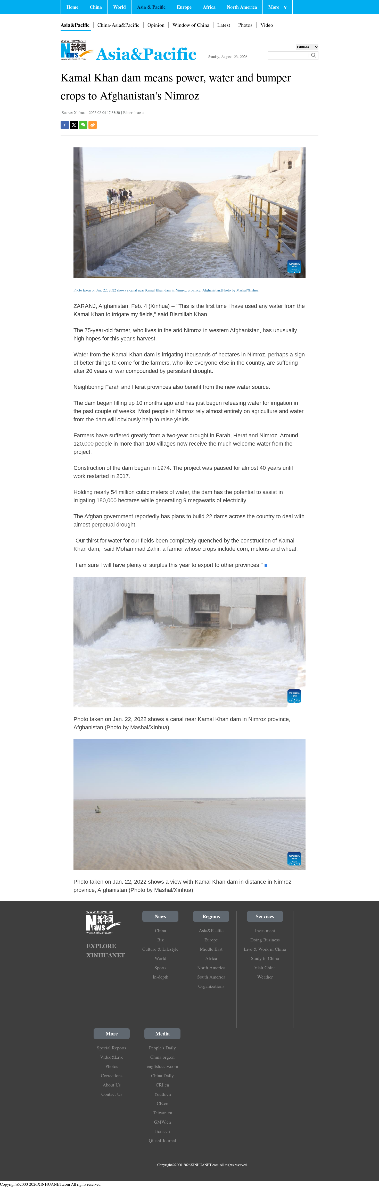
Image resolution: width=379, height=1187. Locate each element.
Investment (265, 930)
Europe (184, 7)
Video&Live (111, 1057)
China (96, 7)
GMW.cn (162, 1122)
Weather (265, 977)
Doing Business (265, 940)
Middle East (211, 949)
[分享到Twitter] (74, 125)
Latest (223, 24)
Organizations (211, 986)
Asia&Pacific (75, 25)
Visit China (265, 967)
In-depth (160, 977)
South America (211, 977)
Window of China (190, 24)
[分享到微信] (83, 125)
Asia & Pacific (151, 7)
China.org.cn (162, 1057)
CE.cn (162, 1103)
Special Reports (111, 1047)
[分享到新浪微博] (92, 125)
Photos (245, 24)
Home (72, 7)
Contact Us (111, 1094)
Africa (209, 7)
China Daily (162, 1075)
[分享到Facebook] (65, 125)
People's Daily (162, 1047)
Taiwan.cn (162, 1112)
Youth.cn (162, 1094)
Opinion (155, 24)
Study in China (265, 958)
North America (242, 7)
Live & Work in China (265, 949)
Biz (160, 940)
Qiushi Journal (162, 1140)
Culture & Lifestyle (160, 949)
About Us (112, 1085)
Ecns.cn (162, 1131)
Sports (160, 967)
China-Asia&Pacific (118, 24)
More (277, 7)
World (119, 7)
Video (266, 24)
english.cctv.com (162, 1066)
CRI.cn (162, 1085)
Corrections (111, 1075)
